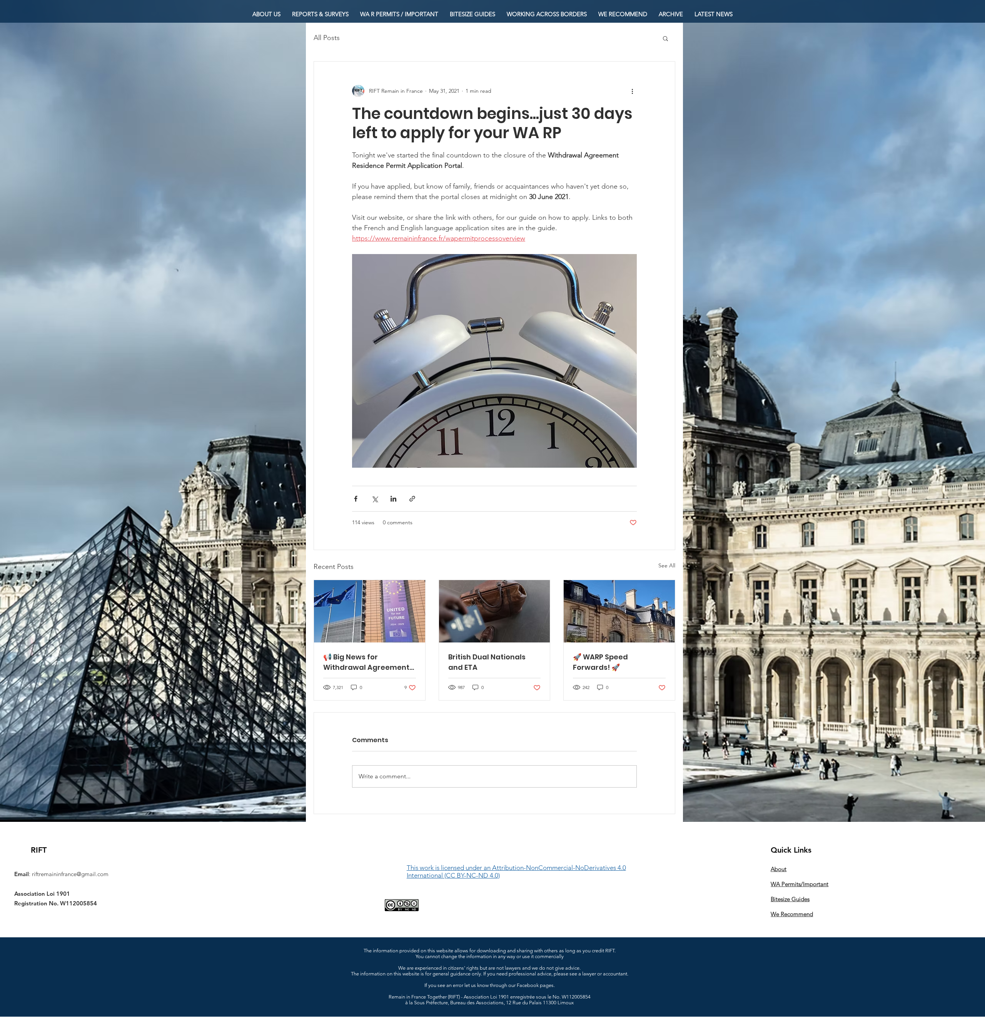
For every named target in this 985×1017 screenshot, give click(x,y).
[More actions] (632, 90)
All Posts (327, 37)
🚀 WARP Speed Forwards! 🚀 (600, 662)
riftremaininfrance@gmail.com (70, 874)
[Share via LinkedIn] (393, 498)
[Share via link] (412, 498)
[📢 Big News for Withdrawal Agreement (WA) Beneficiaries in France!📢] (369, 611)
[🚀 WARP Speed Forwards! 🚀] (619, 611)
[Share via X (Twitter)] (374, 498)
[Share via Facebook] (355, 498)
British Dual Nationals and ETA (487, 662)
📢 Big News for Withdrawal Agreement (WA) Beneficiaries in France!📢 (366, 662)
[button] (665, 38)
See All (666, 565)
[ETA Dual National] (494, 611)
